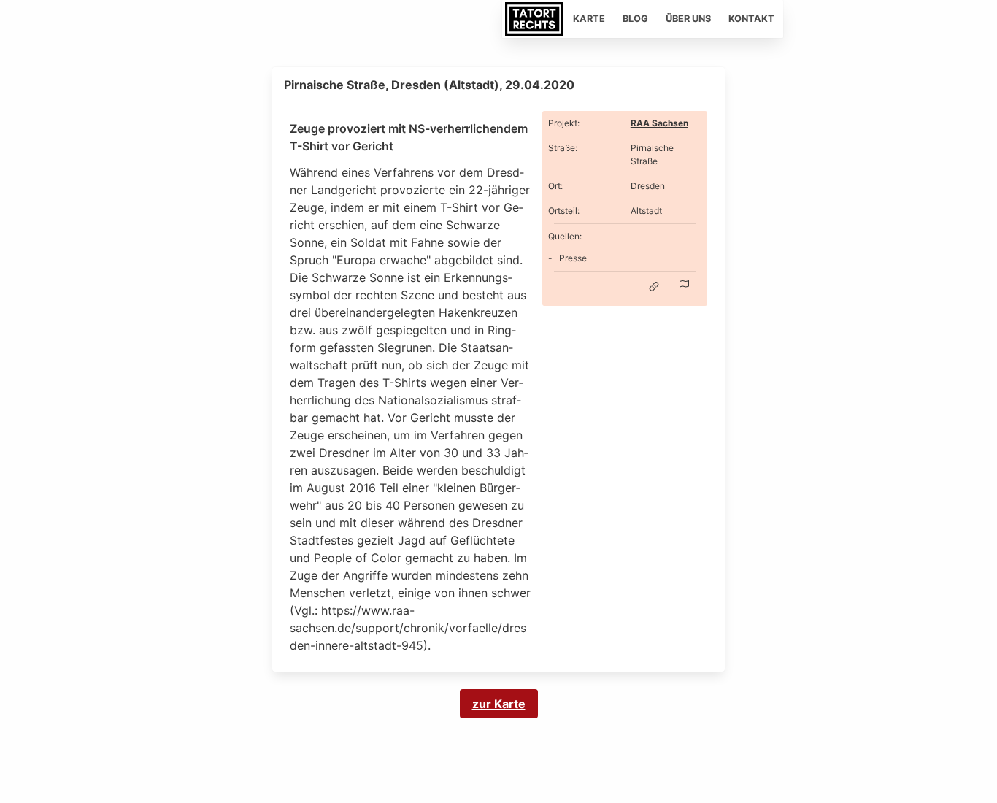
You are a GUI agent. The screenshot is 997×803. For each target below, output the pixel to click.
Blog (635, 18)
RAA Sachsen (659, 123)
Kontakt (751, 18)
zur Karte (499, 703)
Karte (589, 18)
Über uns (688, 18)
